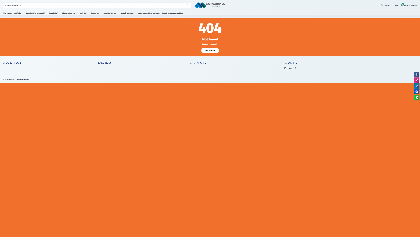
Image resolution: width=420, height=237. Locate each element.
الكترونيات (83, 13)
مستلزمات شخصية (127, 13)
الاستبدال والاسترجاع (12, 63)
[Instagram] (285, 68)
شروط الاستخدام (104, 63)
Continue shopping (210, 50)
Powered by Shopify (22, 79)
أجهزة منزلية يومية (109, 13)
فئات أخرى (17, 13)
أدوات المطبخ (53, 13)
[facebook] (295, 68)
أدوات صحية (95, 13)
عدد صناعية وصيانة (68, 13)
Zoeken (188, 5)
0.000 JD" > (409, 5)
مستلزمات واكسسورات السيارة (172, 13)
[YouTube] (290, 68)
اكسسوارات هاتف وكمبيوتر (35, 13)
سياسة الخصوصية (198, 63)
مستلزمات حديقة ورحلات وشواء (149, 13)
